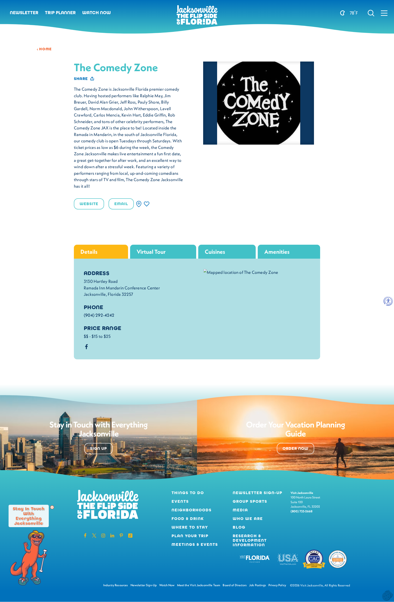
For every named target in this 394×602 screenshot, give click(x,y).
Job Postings (257, 585)
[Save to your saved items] (146, 204)
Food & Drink (188, 518)
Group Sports (250, 501)
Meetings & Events (195, 544)
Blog (239, 527)
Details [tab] (88, 251)
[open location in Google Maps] (241, 271)
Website (89, 203)
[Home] (197, 16)
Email (121, 203)
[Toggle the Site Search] (371, 12)
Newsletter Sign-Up (257, 493)
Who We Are (248, 518)
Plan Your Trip (190, 536)
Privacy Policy (277, 585)
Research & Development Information (250, 540)
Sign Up (98, 448)
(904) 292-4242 (99, 315)
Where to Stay (190, 527)
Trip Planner (60, 12)
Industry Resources (115, 585)
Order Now (295, 448)
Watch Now (96, 12)
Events (180, 501)
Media (240, 510)
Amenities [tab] (277, 251)
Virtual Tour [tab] (151, 251)
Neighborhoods (192, 510)
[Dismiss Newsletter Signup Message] (52, 507)
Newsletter (24, 12)
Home (45, 49)
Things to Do (188, 493)
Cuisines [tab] (215, 251)
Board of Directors (235, 585)
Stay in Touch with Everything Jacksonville (29, 516)
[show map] (138, 204)
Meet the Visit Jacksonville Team (198, 585)
